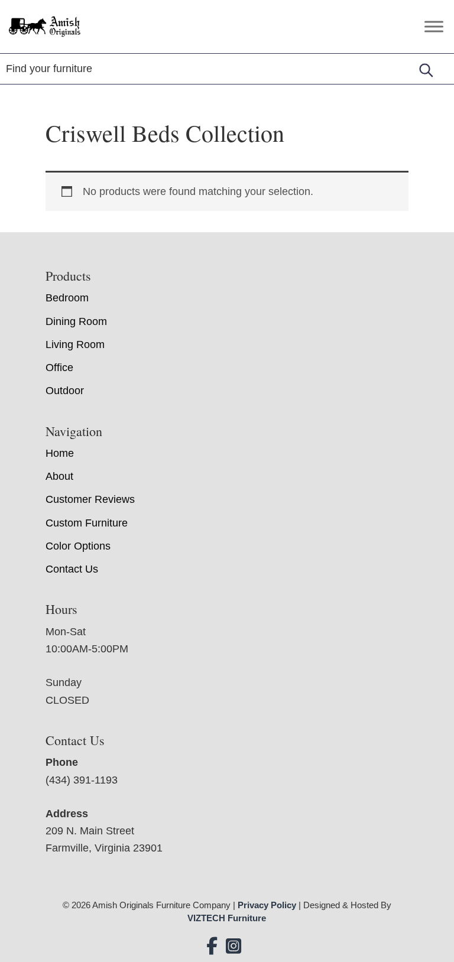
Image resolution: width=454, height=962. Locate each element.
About (59, 476)
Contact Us (72, 569)
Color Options (78, 546)
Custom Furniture (87, 523)
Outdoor (65, 390)
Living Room (75, 344)
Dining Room (76, 321)
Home (60, 453)
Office (59, 367)
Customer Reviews (90, 499)
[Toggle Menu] (433, 26)
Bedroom (67, 298)
